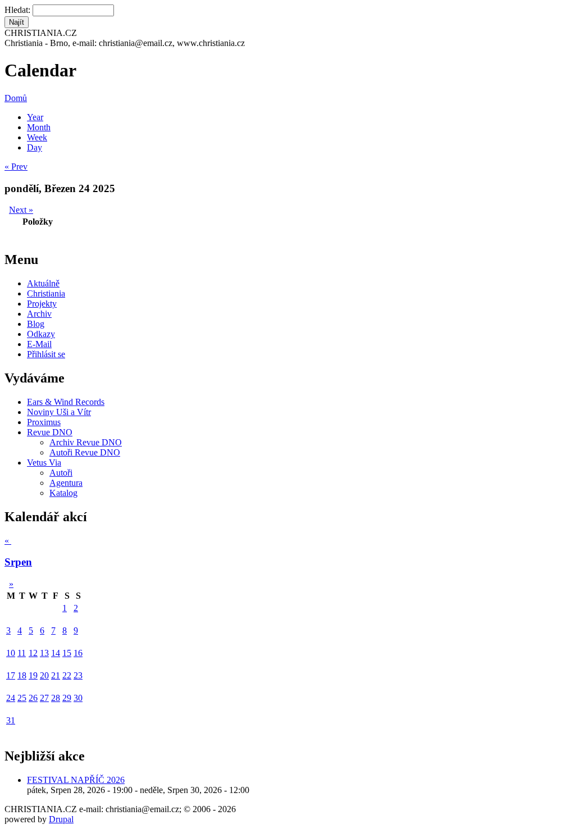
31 (10, 720)
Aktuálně (43, 283)
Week (37, 137)
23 (78, 675)
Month (39, 127)
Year (35, 117)
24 (10, 698)
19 (33, 675)
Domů (15, 98)
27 (44, 698)
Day (34, 147)
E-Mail (39, 344)
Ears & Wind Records (65, 402)
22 (66, 675)
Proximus (44, 422)
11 (21, 653)
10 (10, 653)
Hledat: (18, 10)
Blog (35, 324)
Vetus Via (44, 462)
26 (33, 698)
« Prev (16, 166)
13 (44, 653)
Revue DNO (49, 432)
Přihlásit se (46, 354)
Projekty (42, 303)
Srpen (18, 562)
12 (33, 653)
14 (55, 653)
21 (55, 675)
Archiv (39, 313)
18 (21, 675)
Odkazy (41, 334)
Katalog (63, 493)
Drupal (61, 819)
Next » (21, 210)
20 (44, 675)
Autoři (60, 472)
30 (78, 698)
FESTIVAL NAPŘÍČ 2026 (76, 780)
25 (21, 698)
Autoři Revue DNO (84, 452)
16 (78, 653)
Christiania (46, 293)
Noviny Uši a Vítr (59, 412)
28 (55, 698)
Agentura (66, 483)
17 (10, 675)
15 (66, 653)
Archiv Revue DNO (85, 442)
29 (66, 698)
